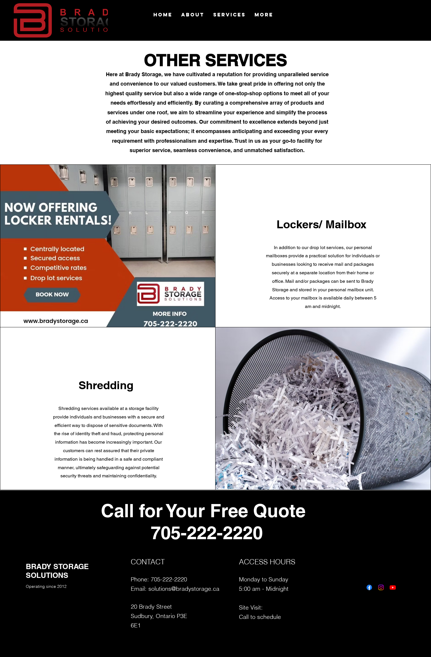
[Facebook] (369, 587)
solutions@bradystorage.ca (183, 588)
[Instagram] (381, 587)
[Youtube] (392, 587)
